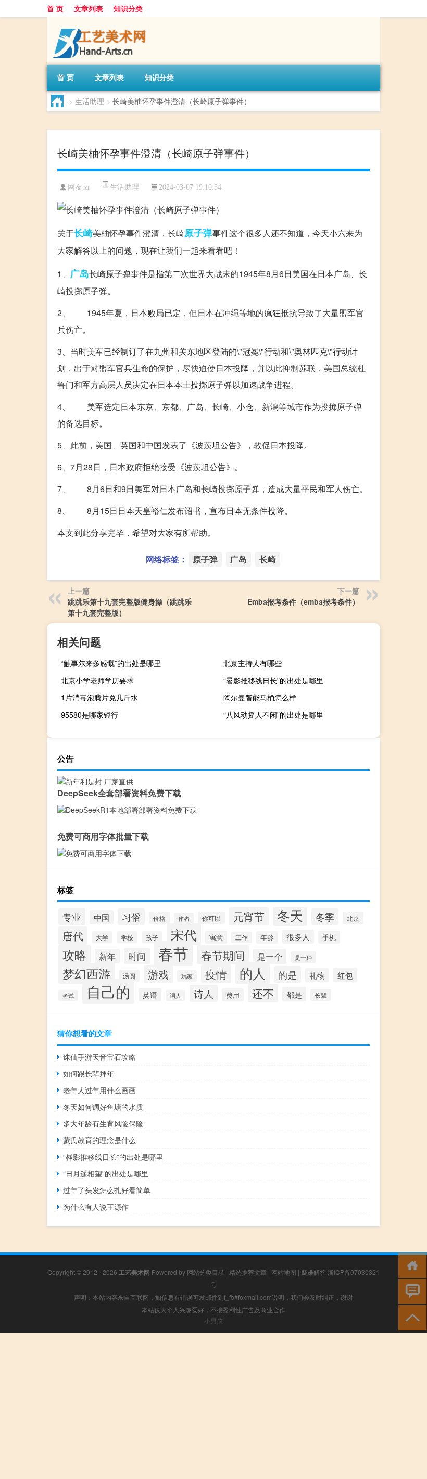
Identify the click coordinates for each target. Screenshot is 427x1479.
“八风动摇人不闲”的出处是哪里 (273, 714)
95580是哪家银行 (89, 714)
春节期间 (223, 955)
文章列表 (88, 8)
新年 (107, 956)
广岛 (79, 273)
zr (87, 187)
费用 (233, 995)
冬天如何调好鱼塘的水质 (103, 1106)
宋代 (184, 934)
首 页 (55, 8)
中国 (101, 917)
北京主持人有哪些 (252, 663)
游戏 (158, 974)
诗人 (204, 993)
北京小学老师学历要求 (97, 680)
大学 (102, 937)
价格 (159, 917)
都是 (294, 994)
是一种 (303, 957)
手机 (329, 937)
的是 (287, 974)
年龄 (267, 937)
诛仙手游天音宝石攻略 (99, 1056)
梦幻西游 (86, 973)
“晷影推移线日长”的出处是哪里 (273, 680)
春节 (173, 953)
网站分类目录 (205, 1272)
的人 (253, 972)
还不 (263, 993)
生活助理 (89, 101)
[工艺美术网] (101, 20)
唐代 (72, 935)
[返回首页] (410, 1264)
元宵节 (249, 916)
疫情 (216, 974)
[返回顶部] (410, 1316)
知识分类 (128, 8)
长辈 (321, 995)
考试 (68, 995)
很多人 (298, 936)
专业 (71, 916)
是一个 (269, 956)
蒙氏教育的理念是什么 (99, 1140)
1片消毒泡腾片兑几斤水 (99, 697)
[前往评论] (410, 1290)
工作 (241, 937)
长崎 (83, 233)
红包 (345, 975)
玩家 (187, 976)
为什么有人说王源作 (96, 1206)
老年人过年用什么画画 (99, 1090)
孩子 (152, 937)
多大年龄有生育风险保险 (103, 1123)
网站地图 (283, 1272)
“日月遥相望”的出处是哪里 (105, 1173)
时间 (137, 955)
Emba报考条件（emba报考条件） (303, 601)
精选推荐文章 (248, 1272)
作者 (184, 918)
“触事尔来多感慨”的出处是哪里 (111, 663)
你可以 (211, 917)
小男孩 (213, 1320)
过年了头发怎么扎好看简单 (106, 1190)
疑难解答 (313, 1272)
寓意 (216, 937)
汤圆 (129, 975)
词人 (175, 995)
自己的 (108, 991)
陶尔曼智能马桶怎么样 (259, 697)
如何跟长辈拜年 (88, 1073)
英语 (150, 994)
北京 (353, 918)
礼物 (317, 975)
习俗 (131, 916)
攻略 (74, 954)
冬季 (325, 916)
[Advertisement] (213, 1406)
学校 (127, 937)
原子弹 (198, 233)
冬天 (290, 915)
